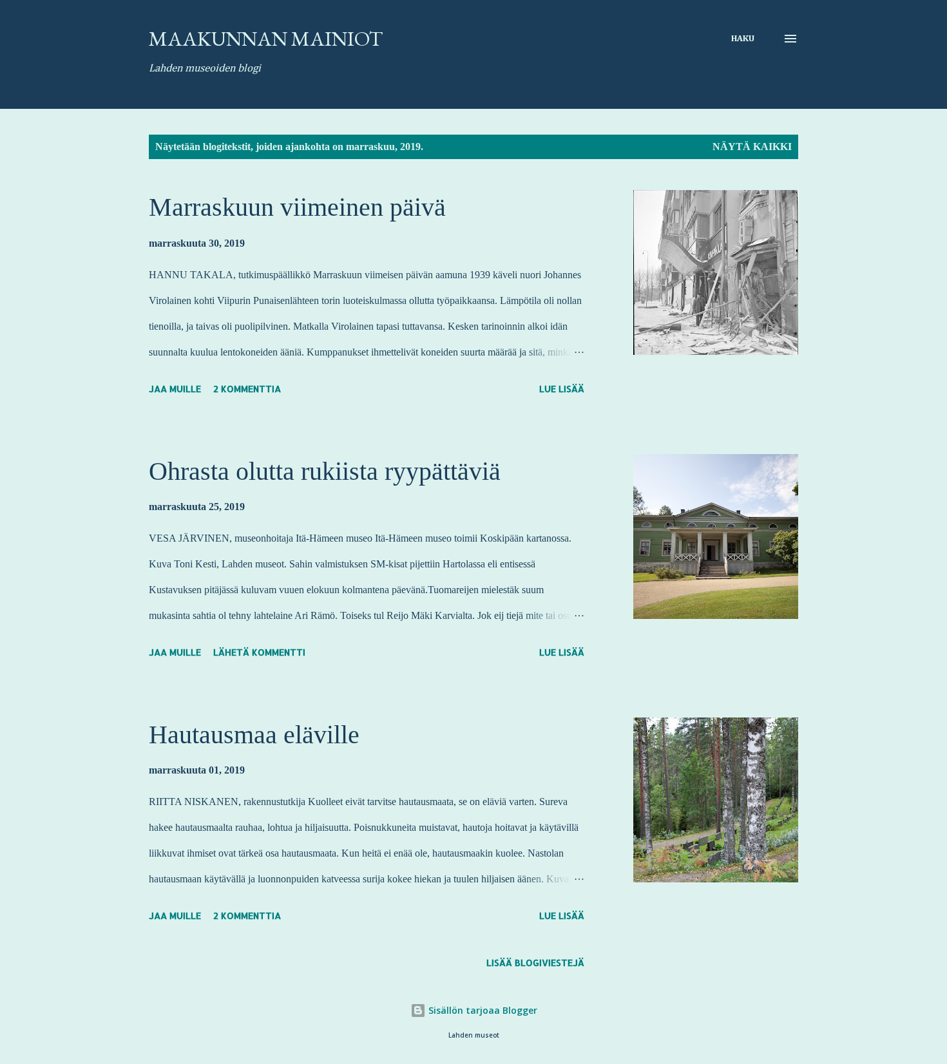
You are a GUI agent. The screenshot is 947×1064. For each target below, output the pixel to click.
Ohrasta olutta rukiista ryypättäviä (325, 471)
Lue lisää (561, 388)
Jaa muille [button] (175, 388)
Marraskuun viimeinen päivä (297, 207)
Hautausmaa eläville (254, 734)
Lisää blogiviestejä (535, 962)
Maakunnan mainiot (266, 38)
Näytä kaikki (752, 146)
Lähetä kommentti (259, 652)
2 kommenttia (247, 388)
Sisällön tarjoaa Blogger (481, 1010)
